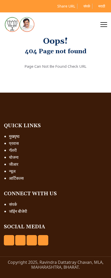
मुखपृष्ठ (14, 136)
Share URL (65, 6)
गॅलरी (13, 150)
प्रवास (14, 143)
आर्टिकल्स (16, 178)
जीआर (13, 164)
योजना (14, 157)
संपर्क (86, 6)
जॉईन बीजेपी (18, 211)
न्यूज (12, 171)
